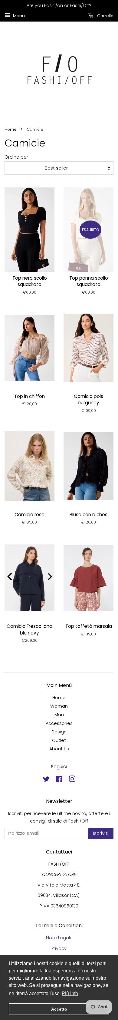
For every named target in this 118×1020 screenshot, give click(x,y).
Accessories (59, 723)
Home (11, 129)
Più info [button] (70, 993)
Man (59, 715)
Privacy (59, 948)
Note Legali (59, 938)
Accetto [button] (59, 1009)
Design (59, 732)
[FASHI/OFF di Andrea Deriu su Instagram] (72, 780)
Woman (59, 706)
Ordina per (16, 157)
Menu (18, 15)
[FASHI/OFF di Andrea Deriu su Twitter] (46, 780)
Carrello (104, 15)
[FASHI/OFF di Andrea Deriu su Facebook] (59, 780)
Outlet (59, 740)
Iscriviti (100, 833)
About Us (59, 749)
